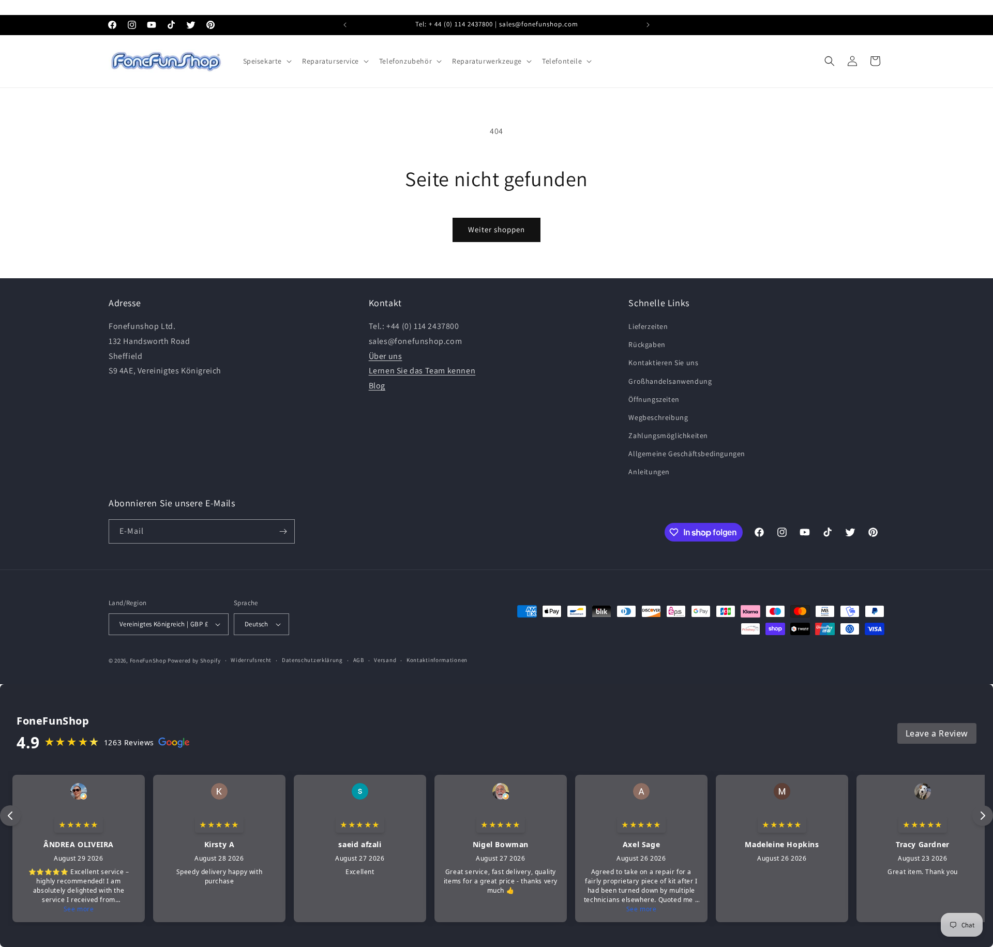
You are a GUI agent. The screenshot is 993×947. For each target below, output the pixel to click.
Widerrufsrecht (251, 660)
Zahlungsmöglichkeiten (668, 435)
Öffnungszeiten (653, 399)
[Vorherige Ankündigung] (345, 25)
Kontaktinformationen (437, 660)
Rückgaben (646, 344)
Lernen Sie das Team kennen (422, 370)
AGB (358, 660)
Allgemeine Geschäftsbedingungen (686, 453)
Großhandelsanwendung (670, 381)
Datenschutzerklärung (312, 660)
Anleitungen (649, 472)
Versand (385, 660)
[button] (266, 61)
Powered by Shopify (194, 660)
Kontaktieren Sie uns (663, 362)
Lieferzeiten (648, 326)
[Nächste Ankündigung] (648, 25)
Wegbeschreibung (658, 417)
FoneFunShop (148, 660)
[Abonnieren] (283, 531)
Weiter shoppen (496, 229)
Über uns (385, 356)
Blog (377, 385)
